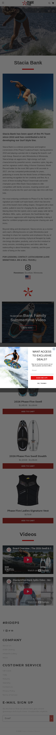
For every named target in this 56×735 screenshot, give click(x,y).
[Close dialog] (54, 349)
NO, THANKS (42, 383)
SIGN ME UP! (42, 378)
